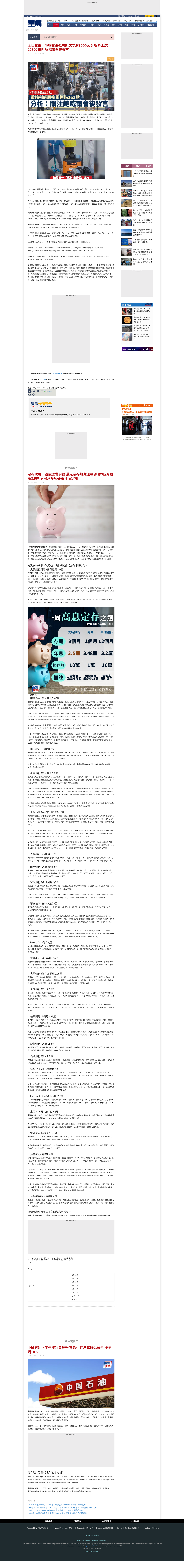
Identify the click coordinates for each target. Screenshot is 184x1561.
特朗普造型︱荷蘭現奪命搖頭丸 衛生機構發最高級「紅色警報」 (142, 212)
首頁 (49, 24)
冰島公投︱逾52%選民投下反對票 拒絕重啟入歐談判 (142, 222)
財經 (120, 24)
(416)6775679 (56, 373)
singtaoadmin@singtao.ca (92, 1546)
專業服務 (85, 20)
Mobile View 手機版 (92, 1551)
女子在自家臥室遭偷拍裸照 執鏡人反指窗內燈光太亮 (142, 173)
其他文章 (33, 37)
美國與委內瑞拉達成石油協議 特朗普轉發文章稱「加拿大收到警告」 (142, 252)
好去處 (106, 24)
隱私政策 (68, 1527)
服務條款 (135, 1527)
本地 (75, 24)
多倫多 (137, 16)
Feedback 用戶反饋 (151, 1527)
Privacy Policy (59, 1527)
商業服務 (95, 20)
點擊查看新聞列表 (51, 37)
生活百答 (83, 24)
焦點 (68, 24)
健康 (126, 24)
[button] (157, 22)
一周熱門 (137, 166)
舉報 (111, 59)
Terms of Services (124, 1527)
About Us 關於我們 (105, 1527)
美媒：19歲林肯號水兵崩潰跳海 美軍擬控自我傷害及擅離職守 (142, 232)
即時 (56, 24)
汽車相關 (116, 20)
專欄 (133, 24)
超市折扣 (141, 24)
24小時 (126, 166)
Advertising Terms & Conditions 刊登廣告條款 (92, 1540)
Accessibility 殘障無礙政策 (37, 1527)
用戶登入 (149, 16)
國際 (62, 24)
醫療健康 (149, 20)
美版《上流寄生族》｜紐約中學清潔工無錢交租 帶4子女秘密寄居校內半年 (142, 203)
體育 (114, 24)
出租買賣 (106, 20)
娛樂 (99, 24)
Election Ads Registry (92, 1535)
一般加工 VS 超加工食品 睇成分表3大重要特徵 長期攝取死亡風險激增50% (142, 193)
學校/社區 (127, 20)
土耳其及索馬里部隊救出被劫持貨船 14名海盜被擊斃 (142, 183)
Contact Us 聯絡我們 (84, 1527)
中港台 (92, 24)
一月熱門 (147, 166)
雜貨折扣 (150, 24)
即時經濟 (34, 30)
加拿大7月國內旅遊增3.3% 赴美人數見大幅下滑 (142, 261)
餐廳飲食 (138, 20)
